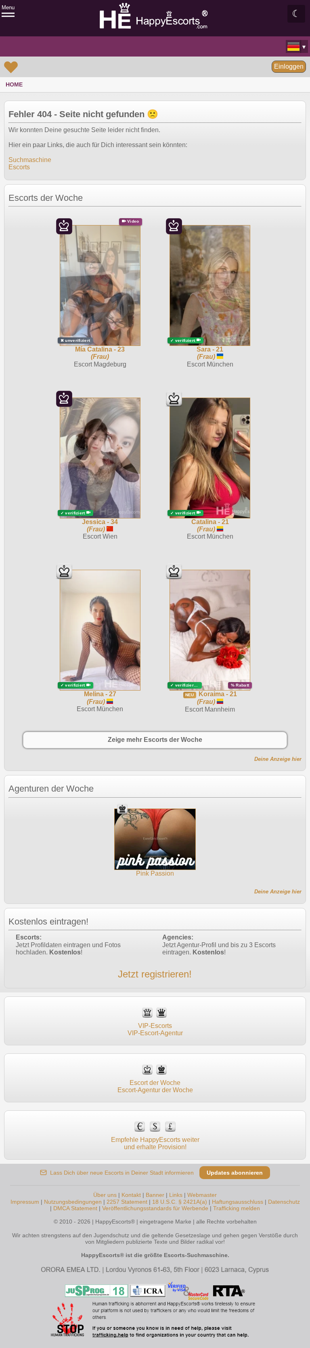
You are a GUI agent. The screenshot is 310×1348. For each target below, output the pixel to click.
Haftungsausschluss (237, 1201)
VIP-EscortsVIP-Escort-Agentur (155, 1029)
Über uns (105, 1195)
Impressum (24, 1201)
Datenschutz (284, 1201)
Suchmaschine (29, 159)
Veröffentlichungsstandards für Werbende (155, 1208)
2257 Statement (127, 1201)
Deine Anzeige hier (278, 759)
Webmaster (202, 1195)
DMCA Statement (75, 1208)
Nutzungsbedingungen (73, 1201)
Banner (155, 1195)
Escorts (19, 167)
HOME (14, 84)
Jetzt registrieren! (155, 974)
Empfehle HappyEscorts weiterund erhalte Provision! (155, 1143)
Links (175, 1195)
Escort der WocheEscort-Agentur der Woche (155, 1086)
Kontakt (131, 1195)
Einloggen (289, 66)
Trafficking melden (236, 1208)
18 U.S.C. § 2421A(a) (179, 1201)
